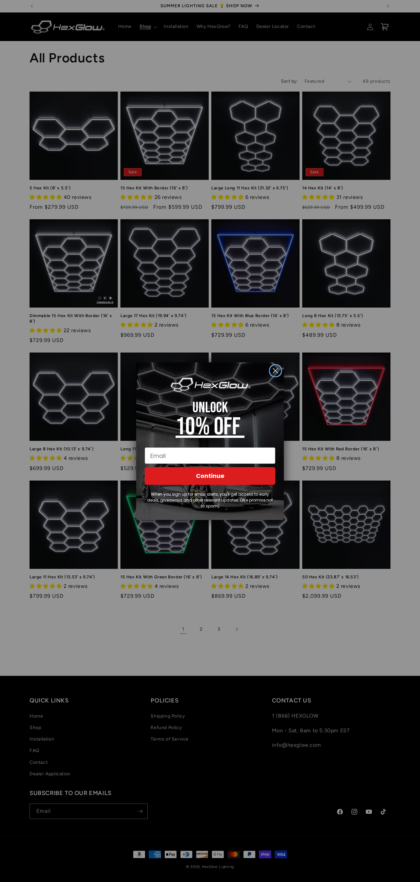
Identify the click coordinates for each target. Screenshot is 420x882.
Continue (210, 476)
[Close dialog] (275, 370)
